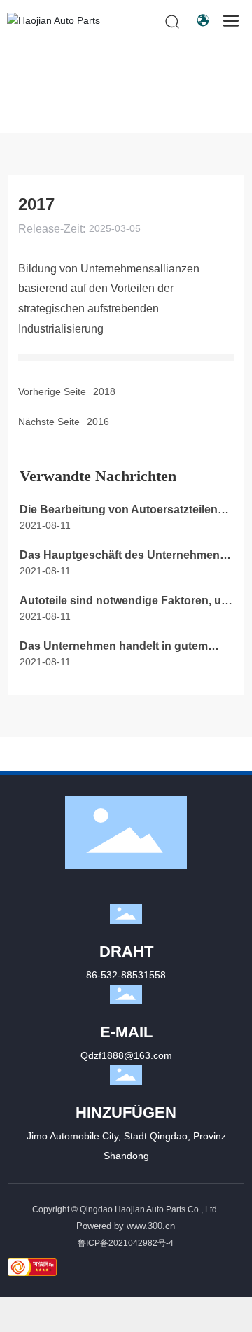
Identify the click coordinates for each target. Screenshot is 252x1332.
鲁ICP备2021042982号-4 (126, 1243)
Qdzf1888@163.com (126, 1055)
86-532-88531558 (126, 974)
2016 (98, 421)
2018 (104, 391)
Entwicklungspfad (109, 103)
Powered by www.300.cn (125, 1226)
